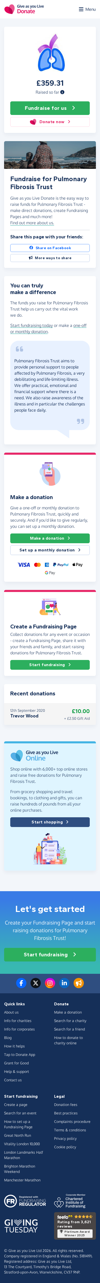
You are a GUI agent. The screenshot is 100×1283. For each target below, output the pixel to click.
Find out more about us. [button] (32, 222)
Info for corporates (19, 1029)
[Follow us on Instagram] (50, 986)
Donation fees (65, 1104)
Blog (8, 1037)
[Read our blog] (79, 986)
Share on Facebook (53, 248)
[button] (62, 92)
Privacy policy (65, 1138)
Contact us (13, 1080)
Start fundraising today (31, 325)
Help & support (16, 1071)
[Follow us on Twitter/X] (36, 986)
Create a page (15, 1104)
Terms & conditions (70, 1130)
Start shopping (47, 822)
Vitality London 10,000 (22, 1144)
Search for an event (20, 1113)
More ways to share (53, 258)
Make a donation (47, 538)
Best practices (66, 1113)
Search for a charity (70, 1020)
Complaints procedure (72, 1121)
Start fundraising (47, 664)
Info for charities (18, 1020)
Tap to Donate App (19, 1054)
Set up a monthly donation (47, 550)
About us (11, 1012)
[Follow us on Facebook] (21, 986)
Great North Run (17, 1135)
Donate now (52, 121)
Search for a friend (69, 1029)
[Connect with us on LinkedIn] (64, 986)
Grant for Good (16, 1063)
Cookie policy (65, 1147)
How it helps (14, 1046)
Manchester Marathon (22, 1180)
